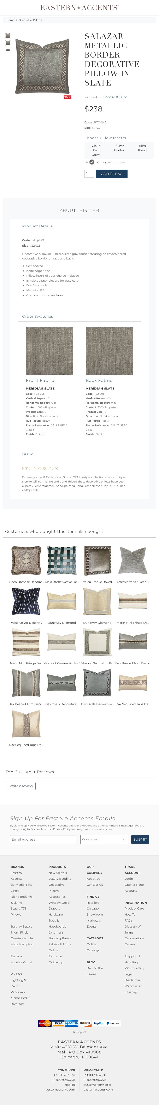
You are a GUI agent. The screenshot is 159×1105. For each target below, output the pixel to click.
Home (10, 20)
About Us (93, 879)
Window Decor (60, 903)
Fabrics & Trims (60, 944)
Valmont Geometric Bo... (62, 663)
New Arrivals (58, 873)
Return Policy (134, 968)
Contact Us (95, 885)
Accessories (57, 897)
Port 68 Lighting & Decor (18, 980)
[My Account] (149, 7)
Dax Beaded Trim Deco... (133, 663)
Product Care (134, 908)
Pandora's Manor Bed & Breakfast (20, 998)
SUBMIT (140, 839)
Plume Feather (119, 148)
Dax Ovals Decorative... (61, 704)
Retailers (93, 903)
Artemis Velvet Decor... (133, 582)
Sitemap (131, 992)
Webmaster (133, 986)
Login (129, 879)
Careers (130, 944)
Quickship (56, 962)
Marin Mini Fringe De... (133, 623)
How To (130, 914)
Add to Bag (111, 174)
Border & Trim (115, 97)
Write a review (21, 786)
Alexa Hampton (22, 944)
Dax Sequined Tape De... (133, 704)
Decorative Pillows (30, 20)
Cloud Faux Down (96, 150)
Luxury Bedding (60, 879)
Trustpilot (79, 1032)
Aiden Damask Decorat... (26, 582)
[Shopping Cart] (153, 7)
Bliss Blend (142, 148)
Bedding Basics (60, 938)
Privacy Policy (62, 829)
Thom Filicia (20, 932)
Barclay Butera (21, 926)
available (57, 295)
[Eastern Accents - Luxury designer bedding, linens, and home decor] (79, 7)
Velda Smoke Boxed (97, 582)
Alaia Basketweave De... (62, 582)
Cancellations (134, 938)
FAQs (128, 920)
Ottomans (56, 932)
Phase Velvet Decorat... (26, 623)
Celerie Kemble (22, 938)
